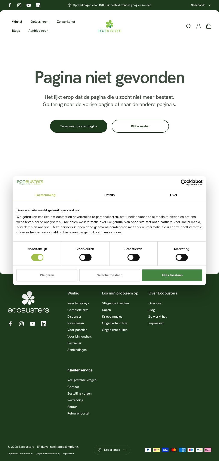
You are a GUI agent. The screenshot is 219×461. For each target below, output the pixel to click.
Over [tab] (173, 195)
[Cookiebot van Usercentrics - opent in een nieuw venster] (184, 182)
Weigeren (47, 275)
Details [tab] (109, 195)
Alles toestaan (172, 275)
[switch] (85, 257)
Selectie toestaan (109, 275)
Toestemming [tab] (45, 195)
